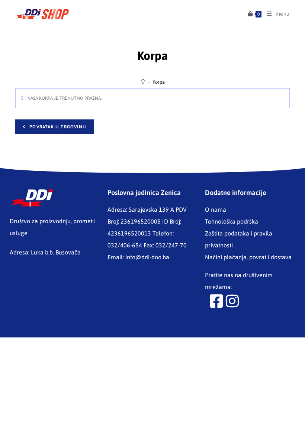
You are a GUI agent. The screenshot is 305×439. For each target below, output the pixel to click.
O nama (215, 209)
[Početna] (143, 82)
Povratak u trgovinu (57, 126)
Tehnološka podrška (231, 221)
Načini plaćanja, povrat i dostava (248, 257)
